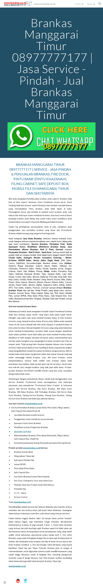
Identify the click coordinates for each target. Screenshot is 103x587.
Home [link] (78, 4)
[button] (100, 4)
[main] (51, 68)
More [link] (89, 4)
